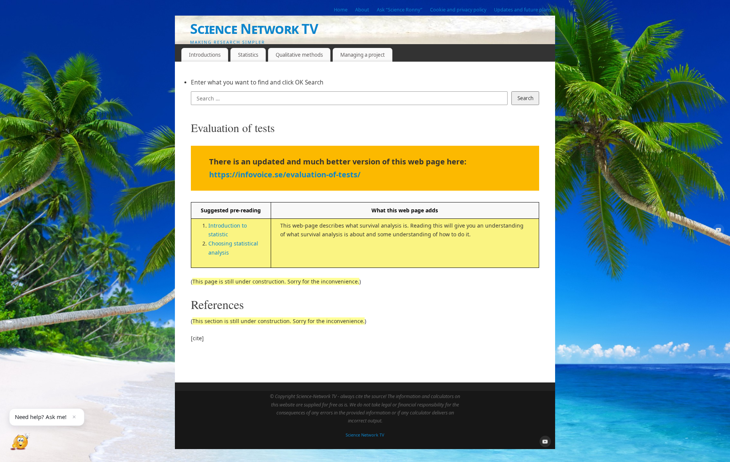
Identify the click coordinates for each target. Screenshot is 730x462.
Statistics (248, 54)
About (362, 9)
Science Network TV (254, 28)
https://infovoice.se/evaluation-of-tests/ (284, 174)
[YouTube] (718, 231)
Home (341, 9)
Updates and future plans (522, 9)
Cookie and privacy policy (458, 9)
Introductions (205, 54)
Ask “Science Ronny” (399, 9)
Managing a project (362, 54)
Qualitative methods (299, 54)
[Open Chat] (19, 442)
